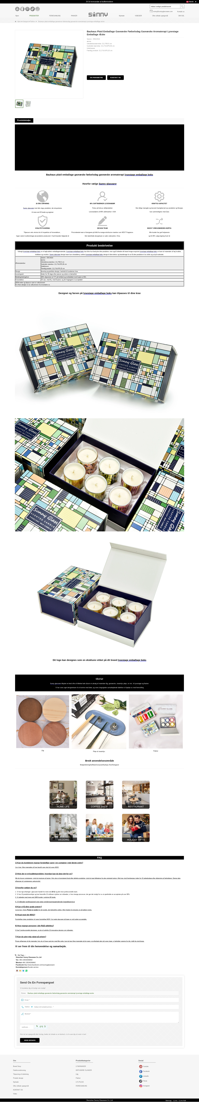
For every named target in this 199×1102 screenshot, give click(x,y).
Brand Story (17, 1066)
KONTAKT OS (18, 1090)
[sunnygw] (23, 970)
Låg (77, 1074)
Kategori (25, 21)
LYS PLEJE (80, 1082)
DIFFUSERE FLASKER (84, 1070)
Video (15, 1094)
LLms (175, 1100)
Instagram (141, 1086)
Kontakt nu (115, 78)
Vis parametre (96, 78)
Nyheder (121, 16)
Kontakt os (180, 11)
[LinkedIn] (27, 9)
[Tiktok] (32, 9)
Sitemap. (168, 1100)
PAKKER (74, 16)
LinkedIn (141, 1076)
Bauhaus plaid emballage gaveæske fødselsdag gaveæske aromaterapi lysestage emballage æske (61, 993)
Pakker (32, 21)
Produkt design (18, 1078)
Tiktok (141, 1081)
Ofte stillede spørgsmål (160, 16)
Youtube (141, 1067)
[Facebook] (22, 9)
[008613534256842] (26, 970)
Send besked (29, 1040)
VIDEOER (138, 16)
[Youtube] (17, 9)
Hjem (17, 16)
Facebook (141, 1071)
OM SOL (181, 16)
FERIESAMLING (55, 16)
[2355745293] (17, 970)
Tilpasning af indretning (21, 1074)
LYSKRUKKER (81, 1066)
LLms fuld (182, 1100)
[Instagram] (37, 9)
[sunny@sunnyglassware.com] (20, 970)
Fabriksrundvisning (19, 1070)
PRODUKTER (34, 16)
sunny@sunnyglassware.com (163, 11)
